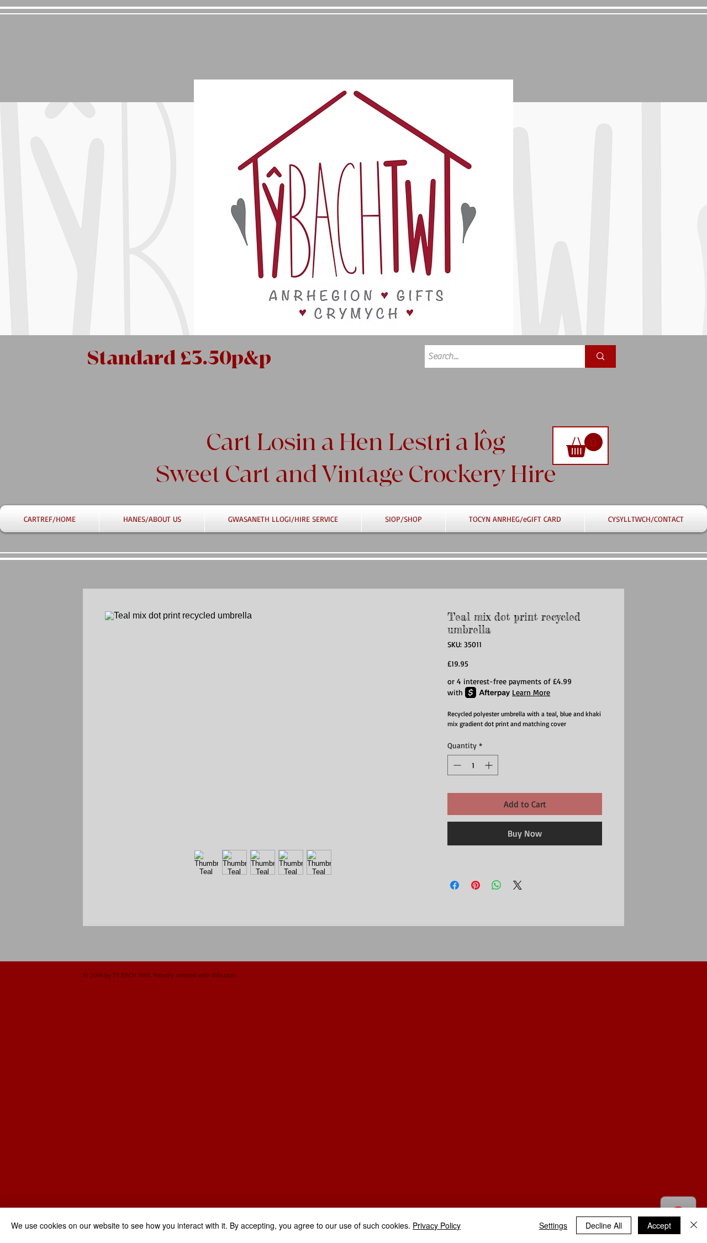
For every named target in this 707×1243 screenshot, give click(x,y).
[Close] (693, 1225)
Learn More (531, 692)
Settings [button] (553, 1225)
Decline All (603, 1225)
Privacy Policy (437, 1225)
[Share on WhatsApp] (496, 885)
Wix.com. (224, 975)
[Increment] (490, 765)
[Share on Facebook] (454, 885)
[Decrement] (456, 765)
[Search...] (600, 356)
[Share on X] (517, 885)
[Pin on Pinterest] (475, 885)
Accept (659, 1225)
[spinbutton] (473, 765)
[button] (584, 445)
